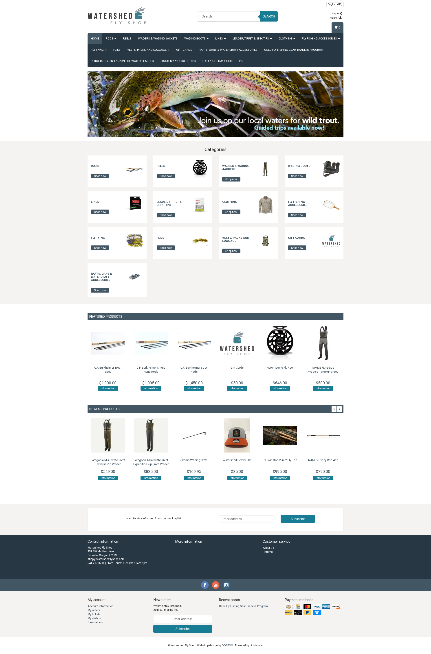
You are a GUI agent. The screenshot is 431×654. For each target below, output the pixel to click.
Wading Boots (195, 38)
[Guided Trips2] (215, 104)
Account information (100, 606)
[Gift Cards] (331, 240)
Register (334, 17)
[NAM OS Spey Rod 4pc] (323, 435)
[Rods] (134, 168)
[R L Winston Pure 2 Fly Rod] (280, 435)
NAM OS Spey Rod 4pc (323, 460)
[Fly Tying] (134, 240)
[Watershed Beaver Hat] (237, 435)
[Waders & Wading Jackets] (265, 168)
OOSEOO (227, 645)
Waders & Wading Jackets (158, 38)
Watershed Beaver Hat (237, 460)
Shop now (100, 176)
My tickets (94, 614)
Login (335, 13)
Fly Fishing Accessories (320, 38)
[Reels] (200, 168)
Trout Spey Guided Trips (178, 61)
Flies (117, 49)
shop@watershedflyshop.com (106, 559)
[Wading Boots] (331, 168)
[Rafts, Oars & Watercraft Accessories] (134, 276)
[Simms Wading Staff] (194, 435)
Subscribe (298, 519)
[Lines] (134, 204)
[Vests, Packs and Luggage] (265, 240)
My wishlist (95, 618)
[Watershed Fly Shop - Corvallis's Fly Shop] (117, 15)
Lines (219, 38)
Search (269, 16)
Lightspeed (257, 645)
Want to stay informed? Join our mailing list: (167, 607)
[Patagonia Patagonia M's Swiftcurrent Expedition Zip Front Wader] (151, 435)
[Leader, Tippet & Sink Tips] (200, 204)
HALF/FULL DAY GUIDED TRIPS (222, 61)
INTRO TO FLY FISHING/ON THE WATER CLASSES (122, 61)
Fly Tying (97, 49)
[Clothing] (265, 204)
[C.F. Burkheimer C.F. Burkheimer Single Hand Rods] (151, 343)
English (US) (335, 4)
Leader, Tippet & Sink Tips (251, 38)
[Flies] (200, 240)
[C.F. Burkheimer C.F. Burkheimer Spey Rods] (194, 343)
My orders (94, 610)
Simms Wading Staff (193, 460)
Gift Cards (184, 49)
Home (95, 38)
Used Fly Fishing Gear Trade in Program (293, 49)
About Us (268, 547)
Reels (127, 38)
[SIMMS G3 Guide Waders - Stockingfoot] (323, 343)
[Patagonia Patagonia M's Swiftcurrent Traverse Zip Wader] (108, 435)
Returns (268, 551)
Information (108, 388)
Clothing (286, 38)
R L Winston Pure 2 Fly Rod (280, 460)
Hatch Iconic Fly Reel (280, 367)
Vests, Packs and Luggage (147, 49)
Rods (110, 38)
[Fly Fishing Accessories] (331, 204)
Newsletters (95, 622)
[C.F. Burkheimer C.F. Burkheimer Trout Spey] (108, 343)
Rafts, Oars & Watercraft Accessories (228, 49)
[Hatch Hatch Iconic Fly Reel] (280, 343)
